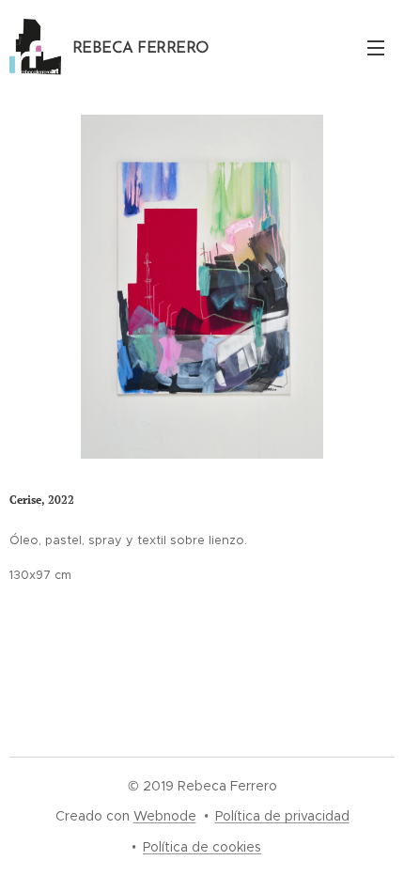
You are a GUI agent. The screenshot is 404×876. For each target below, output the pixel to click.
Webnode (164, 815)
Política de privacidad (282, 815)
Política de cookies (202, 846)
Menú (376, 47)
